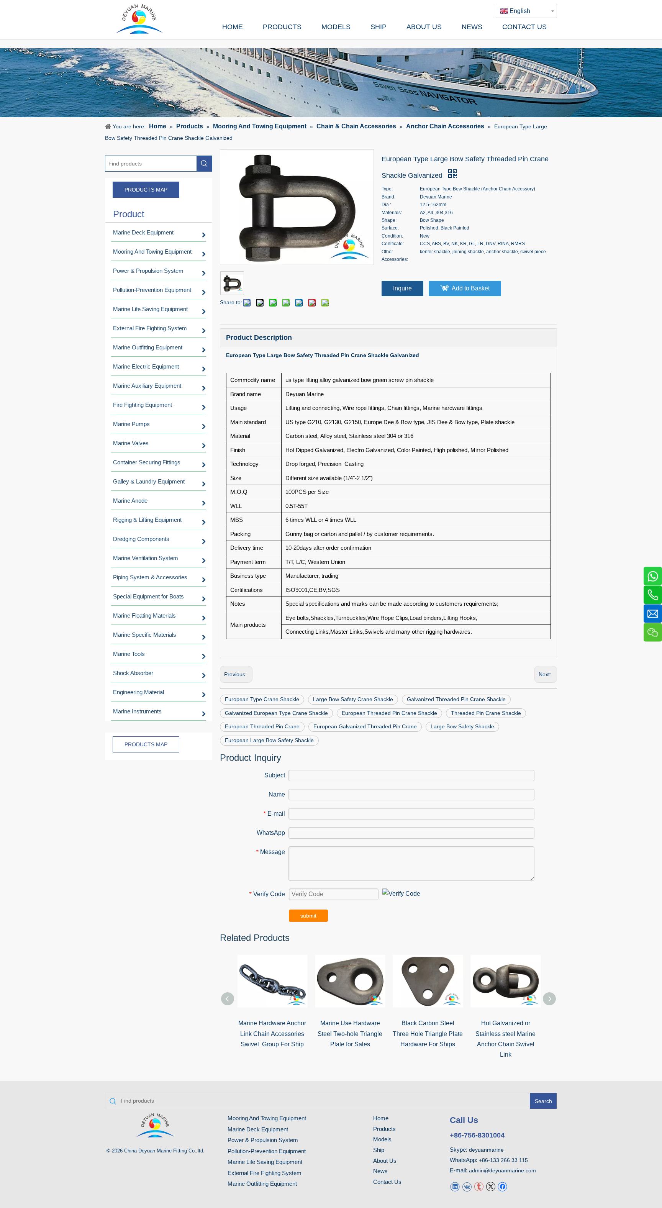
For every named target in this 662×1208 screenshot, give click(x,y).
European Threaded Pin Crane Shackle (389, 713)
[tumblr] (478, 1186)
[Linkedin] (455, 1186)
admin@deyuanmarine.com (502, 1170)
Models (382, 1139)
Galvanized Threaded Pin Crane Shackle (456, 699)
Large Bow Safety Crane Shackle (353, 699)
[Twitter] (490, 1186)
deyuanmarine (486, 1150)
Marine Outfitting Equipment (262, 1183)
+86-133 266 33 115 (503, 1160)
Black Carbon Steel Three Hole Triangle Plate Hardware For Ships (428, 1033)
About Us (385, 1160)
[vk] (467, 1186)
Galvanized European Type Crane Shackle (276, 713)
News (380, 1171)
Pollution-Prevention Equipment (267, 1151)
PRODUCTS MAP (146, 190)
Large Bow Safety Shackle (462, 726)
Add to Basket (471, 288)
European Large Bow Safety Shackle (269, 740)
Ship (378, 1150)
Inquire (402, 288)
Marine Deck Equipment (258, 1129)
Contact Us (387, 1181)
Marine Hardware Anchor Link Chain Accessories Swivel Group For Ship (272, 1033)
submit (308, 916)
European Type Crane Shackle (262, 699)
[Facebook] (502, 1186)
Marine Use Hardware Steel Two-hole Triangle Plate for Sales (350, 1033)
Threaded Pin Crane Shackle (486, 713)
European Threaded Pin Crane (262, 726)
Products (384, 1129)
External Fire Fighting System (265, 1173)
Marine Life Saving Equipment (265, 1162)
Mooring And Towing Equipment (267, 1118)
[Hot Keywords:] (204, 163)
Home (380, 1118)
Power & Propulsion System (263, 1140)
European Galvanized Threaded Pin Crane (365, 726)
